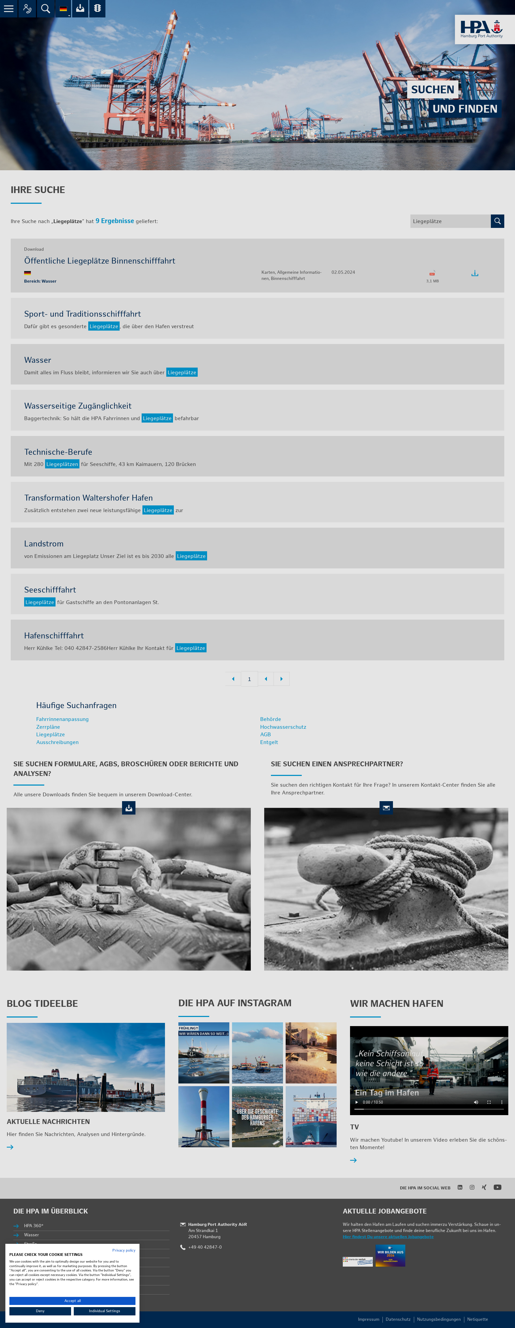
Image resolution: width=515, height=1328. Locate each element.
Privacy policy (123, 1250)
